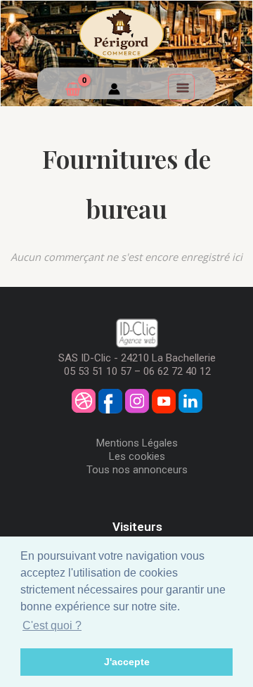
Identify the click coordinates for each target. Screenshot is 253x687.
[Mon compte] (114, 91)
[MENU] (181, 87)
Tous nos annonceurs (137, 469)
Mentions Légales (137, 443)
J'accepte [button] (127, 661)
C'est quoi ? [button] (52, 625)
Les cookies (137, 456)
